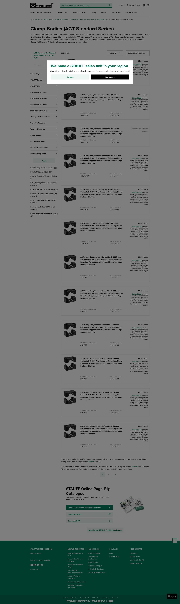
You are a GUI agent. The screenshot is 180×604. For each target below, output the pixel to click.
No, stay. (70, 77)
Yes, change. (110, 77)
